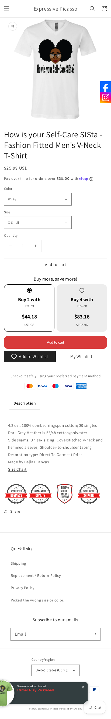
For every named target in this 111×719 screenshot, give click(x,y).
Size (7, 212)
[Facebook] (105, 86)
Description (24, 403)
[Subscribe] (94, 634)
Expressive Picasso (48, 708)
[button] (7, 9)
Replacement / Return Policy (36, 575)
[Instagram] (105, 97)
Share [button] (15, 511)
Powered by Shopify (70, 708)
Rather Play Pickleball (48, 690)
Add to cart (55, 264)
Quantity (11, 235)
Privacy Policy (22, 587)
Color (8, 188)
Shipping (18, 563)
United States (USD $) (52, 670)
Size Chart (17, 469)
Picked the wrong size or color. (37, 600)
